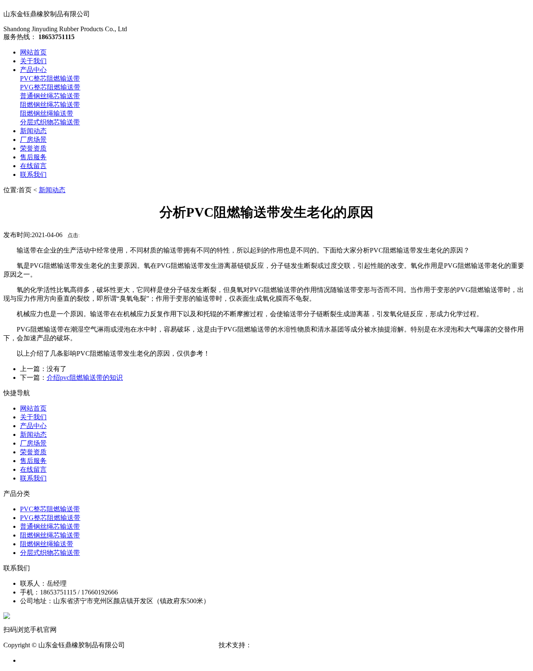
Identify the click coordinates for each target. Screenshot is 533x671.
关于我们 (33, 60)
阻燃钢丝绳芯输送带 (50, 104)
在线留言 (33, 165)
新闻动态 (33, 130)
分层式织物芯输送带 (50, 122)
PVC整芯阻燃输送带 (50, 78)
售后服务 (33, 157)
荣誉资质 (33, 148)
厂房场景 (33, 139)
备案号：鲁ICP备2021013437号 (172, 645)
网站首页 (33, 52)
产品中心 (33, 69)
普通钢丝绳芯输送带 (50, 95)
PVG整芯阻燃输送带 (50, 87)
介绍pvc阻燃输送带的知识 (85, 377)
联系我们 (33, 174)
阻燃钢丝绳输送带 (46, 113)
